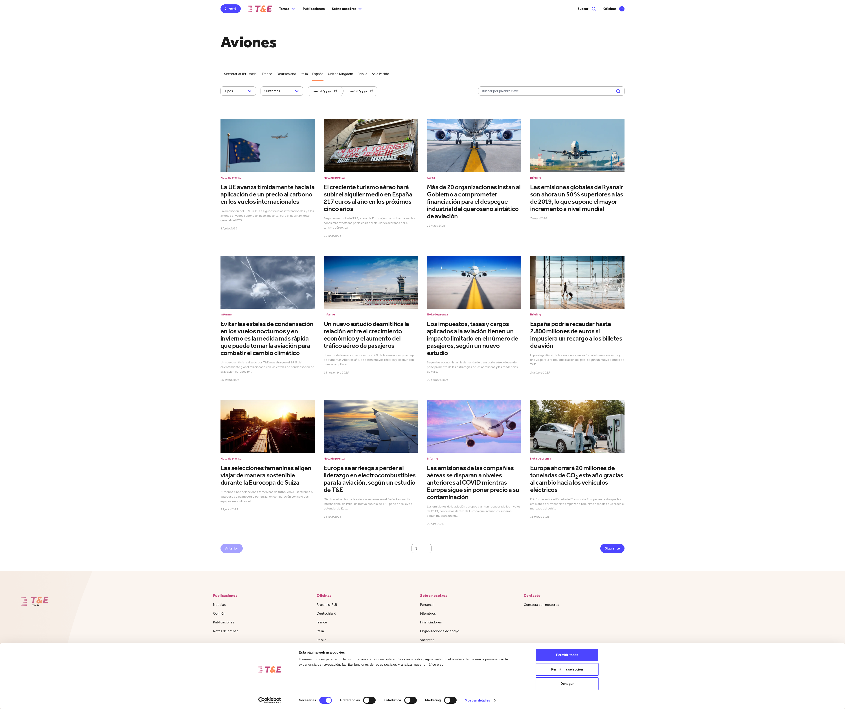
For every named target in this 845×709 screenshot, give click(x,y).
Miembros (428, 613)
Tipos (228, 91)
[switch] (369, 700)
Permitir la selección (567, 669)
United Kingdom (340, 74)
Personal (426, 605)
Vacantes (427, 640)
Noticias (219, 605)
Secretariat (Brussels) (240, 74)
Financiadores (431, 622)
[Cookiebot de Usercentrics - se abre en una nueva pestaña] (269, 700)
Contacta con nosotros (541, 605)
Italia (304, 74)
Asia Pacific (380, 74)
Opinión (219, 613)
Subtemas (272, 91)
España (317, 74)
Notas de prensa (225, 631)
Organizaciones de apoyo (439, 631)
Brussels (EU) (327, 605)
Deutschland (286, 74)
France (267, 74)
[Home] (260, 8)
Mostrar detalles (477, 700)
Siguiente (612, 548)
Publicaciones (314, 9)
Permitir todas (567, 655)
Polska (362, 74)
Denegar (567, 683)
